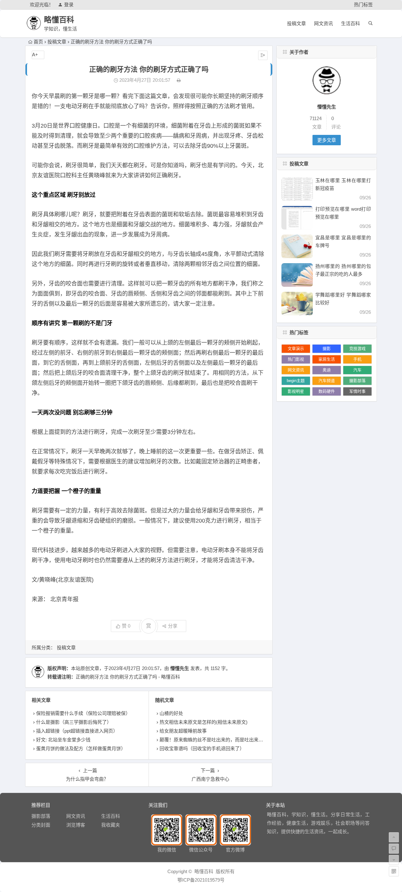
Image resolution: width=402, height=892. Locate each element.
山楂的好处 (171, 713)
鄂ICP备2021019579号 (201, 880)
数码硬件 (326, 391)
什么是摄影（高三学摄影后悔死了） (73, 722)
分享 (172, 626)
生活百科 (350, 23)
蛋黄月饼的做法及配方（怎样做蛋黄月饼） (81, 748)
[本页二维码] (394, 871)
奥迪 (327, 370)
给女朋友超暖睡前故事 (183, 731)
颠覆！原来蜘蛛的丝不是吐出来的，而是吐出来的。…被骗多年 (225, 739)
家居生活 (326, 359)
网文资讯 (323, 23)
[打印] (179, 80)
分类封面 (40, 825)
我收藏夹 (110, 825)
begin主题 (296, 380)
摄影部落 (357, 380)
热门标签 (363, 4)
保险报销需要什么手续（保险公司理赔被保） (83, 713)
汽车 (357, 370)
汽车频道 (326, 380)
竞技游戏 (357, 348)
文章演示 (296, 348)
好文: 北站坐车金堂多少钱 (63, 739)
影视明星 (296, 391)
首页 (38, 41)
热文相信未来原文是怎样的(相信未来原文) (203, 722)
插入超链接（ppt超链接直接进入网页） (77, 731)
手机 (357, 359)
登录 (68, 4)
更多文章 (326, 140)
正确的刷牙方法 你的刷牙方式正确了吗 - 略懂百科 (128, 676)
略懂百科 (59, 19)
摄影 (327, 348)
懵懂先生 (179, 668)
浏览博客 (75, 825)
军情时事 (357, 391)
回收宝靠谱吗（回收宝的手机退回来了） (202, 748)
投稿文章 (296, 23)
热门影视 (296, 359)
